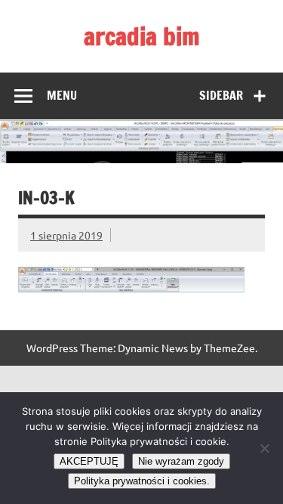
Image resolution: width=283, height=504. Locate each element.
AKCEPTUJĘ (89, 461)
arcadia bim (142, 36)
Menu (62, 95)
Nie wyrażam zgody (181, 461)
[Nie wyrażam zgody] (264, 448)
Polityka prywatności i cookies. (142, 481)
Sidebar (221, 95)
